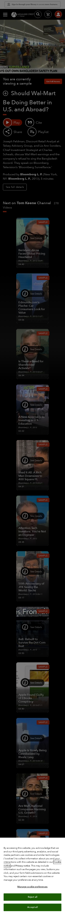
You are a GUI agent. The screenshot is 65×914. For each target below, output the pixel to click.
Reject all (32, 897)
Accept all (32, 907)
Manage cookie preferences (32, 886)
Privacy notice (22, 865)
